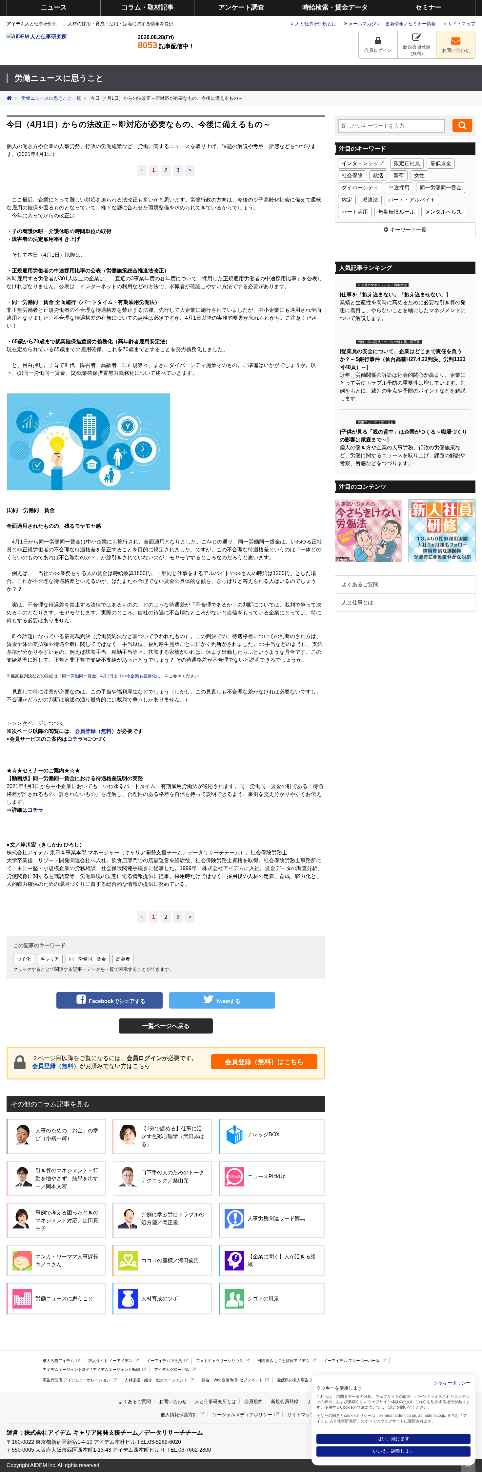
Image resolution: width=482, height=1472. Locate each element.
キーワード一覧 (408, 229)
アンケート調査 (241, 7)
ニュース (54, 7)
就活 (378, 175)
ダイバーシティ (360, 187)
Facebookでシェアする (117, 1001)
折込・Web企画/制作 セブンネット (232, 1380)
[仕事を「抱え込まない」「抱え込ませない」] (394, 294)
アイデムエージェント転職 (116, 1369)
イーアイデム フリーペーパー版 (352, 1360)
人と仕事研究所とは (315, 23)
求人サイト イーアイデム (110, 1360)
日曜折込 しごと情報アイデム (283, 1360)
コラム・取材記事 (147, 7)
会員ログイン (378, 50)
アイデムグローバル (172, 1369)
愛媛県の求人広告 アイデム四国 (305, 1380)
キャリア (50, 959)
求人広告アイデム (58, 1360)
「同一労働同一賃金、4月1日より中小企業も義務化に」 (111, 675)
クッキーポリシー (452, 1382)
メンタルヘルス (443, 212)
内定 (347, 200)
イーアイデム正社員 (164, 1360)
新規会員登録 (284, 1401)
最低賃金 (440, 163)
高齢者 (123, 959)
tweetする (228, 1001)
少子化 (23, 959)
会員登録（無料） (55, 1066)
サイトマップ (461, 23)
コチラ (75, 739)
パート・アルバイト (411, 200)
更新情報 (394, 23)
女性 (419, 175)
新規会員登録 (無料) (417, 50)
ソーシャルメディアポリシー (242, 1414)
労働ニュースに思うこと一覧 (51, 98)
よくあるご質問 (360, 584)
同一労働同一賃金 (87, 959)
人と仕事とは (357, 602)
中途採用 (399, 187)
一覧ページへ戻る (166, 1026)
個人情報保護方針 (179, 1414)
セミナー (428, 7)
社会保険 (352, 175)
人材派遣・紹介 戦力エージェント (156, 1380)
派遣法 (370, 200)
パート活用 (355, 212)
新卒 (398, 175)
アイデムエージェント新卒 (66, 1369)
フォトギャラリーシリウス (219, 1360)
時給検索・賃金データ (335, 7)
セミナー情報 (422, 23)
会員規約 (253, 1401)
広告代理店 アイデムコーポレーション (76, 1380)
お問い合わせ (456, 50)
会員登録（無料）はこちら (264, 1061)
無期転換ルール (396, 212)
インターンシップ (363, 163)
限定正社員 (407, 163)
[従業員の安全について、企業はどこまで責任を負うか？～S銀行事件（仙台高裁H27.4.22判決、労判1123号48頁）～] (403, 359)
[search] (462, 125)
